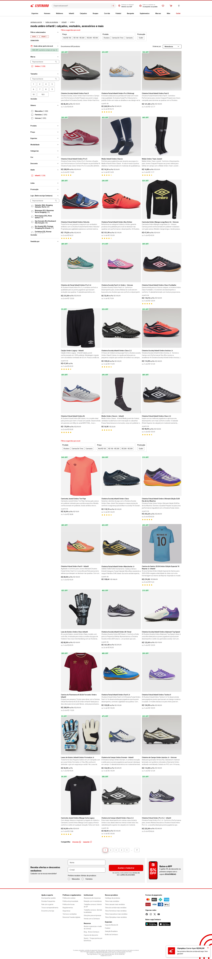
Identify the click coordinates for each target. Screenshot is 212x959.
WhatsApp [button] (75, 842)
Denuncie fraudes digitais (71, 917)
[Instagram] (150, 914)
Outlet (178, 13)
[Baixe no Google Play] (151, 924)
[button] (44, 46)
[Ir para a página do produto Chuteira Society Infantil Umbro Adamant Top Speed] (162, 609)
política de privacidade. (128, 875)
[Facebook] (146, 914)
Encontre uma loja (47, 911)
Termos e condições (70, 914)
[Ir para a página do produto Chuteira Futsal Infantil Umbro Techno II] (162, 672)
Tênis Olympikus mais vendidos (116, 917)
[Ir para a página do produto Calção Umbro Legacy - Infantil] (81, 328)
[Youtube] (158, 914)
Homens (47, 13)
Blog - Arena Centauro (91, 932)
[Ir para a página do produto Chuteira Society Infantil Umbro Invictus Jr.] (162, 328)
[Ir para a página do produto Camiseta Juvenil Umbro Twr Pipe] (81, 476)
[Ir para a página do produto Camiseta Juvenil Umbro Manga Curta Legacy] (81, 795)
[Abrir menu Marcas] (162, 13)
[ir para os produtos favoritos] (163, 5)
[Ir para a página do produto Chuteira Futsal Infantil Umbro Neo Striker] (121, 199)
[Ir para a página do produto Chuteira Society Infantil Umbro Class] (121, 476)
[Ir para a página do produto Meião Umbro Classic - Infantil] (121, 393)
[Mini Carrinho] (171, 5)
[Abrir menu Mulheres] (64, 13)
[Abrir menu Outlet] (182, 13)
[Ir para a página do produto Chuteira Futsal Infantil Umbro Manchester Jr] (121, 544)
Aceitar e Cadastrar (126, 868)
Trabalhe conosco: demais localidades (93, 911)
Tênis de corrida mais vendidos (115, 908)
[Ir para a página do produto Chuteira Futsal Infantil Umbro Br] (81, 393)
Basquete (130, 13)
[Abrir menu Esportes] (40, 13)
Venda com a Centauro (92, 919)
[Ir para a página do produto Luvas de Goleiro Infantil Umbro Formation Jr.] (81, 735)
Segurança (66, 911)
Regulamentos (68, 908)
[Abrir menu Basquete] (135, 13)
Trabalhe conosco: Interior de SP (93, 906)
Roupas (95, 13)
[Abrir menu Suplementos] (151, 13)
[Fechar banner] (208, 948)
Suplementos (145, 13)
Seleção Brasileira (111, 931)
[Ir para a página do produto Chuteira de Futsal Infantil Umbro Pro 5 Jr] (81, 262)
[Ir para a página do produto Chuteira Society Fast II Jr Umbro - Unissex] (121, 262)
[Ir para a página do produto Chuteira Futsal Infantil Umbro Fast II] (162, 71)
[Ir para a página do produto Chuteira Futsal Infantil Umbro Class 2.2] (162, 393)
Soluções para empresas (92, 915)
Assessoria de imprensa (92, 898)
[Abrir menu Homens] (52, 13)
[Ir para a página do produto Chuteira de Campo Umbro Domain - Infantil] (121, 735)
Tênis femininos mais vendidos (116, 911)
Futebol (118, 13)
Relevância (169, 46)
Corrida (107, 13)
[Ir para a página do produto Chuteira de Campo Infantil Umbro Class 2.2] (121, 795)
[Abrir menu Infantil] (75, 13)
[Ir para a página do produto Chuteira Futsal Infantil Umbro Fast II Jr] (121, 672)
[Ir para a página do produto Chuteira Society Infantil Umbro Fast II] (81, 71)
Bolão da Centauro (111, 934)
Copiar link (86, 842)
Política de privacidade (70, 901)
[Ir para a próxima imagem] (98, 71)
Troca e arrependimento (49, 908)
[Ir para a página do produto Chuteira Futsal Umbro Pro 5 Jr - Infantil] (162, 795)
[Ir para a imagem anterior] (63, 71)
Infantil (71, 13)
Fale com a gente (47, 904)
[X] (154, 914)
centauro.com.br (36, 22)
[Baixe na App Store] (165, 924)
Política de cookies (69, 898)
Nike (168, 13)
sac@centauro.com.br (106, 955)
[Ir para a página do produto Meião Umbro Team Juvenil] (162, 136)
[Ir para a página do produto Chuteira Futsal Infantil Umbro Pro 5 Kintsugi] (121, 71)
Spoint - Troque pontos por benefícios (93, 939)
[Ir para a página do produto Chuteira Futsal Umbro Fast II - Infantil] (81, 544)
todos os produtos (51, 22)
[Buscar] (113, 6)
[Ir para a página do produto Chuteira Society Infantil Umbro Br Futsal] (121, 609)
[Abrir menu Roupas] (100, 13)
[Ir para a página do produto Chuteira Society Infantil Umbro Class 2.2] (121, 328)
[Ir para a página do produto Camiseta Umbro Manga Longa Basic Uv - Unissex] (162, 199)
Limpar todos (34, 40)
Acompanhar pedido (48, 898)
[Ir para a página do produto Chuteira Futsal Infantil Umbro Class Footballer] (162, 262)
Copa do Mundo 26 (111, 925)
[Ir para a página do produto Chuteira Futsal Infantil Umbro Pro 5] (81, 136)
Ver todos (34, 99)
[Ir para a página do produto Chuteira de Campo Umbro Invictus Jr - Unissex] (162, 735)
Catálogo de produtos (112, 898)
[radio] (33, 84)
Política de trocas (69, 904)
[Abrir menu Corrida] (111, 13)
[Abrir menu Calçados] (88, 13)
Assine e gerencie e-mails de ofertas (93, 927)
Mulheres (59, 13)
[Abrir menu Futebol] (123, 13)
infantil (64, 22)
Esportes (35, 13)
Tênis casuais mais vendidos (115, 904)
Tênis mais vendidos (112, 901)
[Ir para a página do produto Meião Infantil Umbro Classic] (121, 136)
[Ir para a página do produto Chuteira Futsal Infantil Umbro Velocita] (81, 199)
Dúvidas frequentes (48, 901)
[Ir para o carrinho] (171, 5)
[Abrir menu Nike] (172, 13)
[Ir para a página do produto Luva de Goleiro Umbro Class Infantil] (81, 609)
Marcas (158, 13)
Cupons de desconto (91, 935)
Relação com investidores (93, 901)
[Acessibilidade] (179, 5)
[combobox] (82, 5)
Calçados (83, 13)
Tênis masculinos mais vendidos (116, 914)
